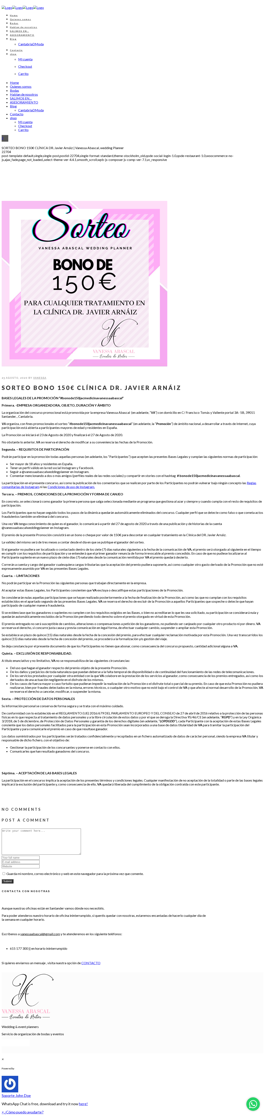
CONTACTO (90, 963)
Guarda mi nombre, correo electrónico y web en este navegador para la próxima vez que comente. (74, 874)
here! (83, 1104)
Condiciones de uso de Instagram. (71, 487)
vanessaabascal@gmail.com (40, 934)
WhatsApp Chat (31, 1068)
